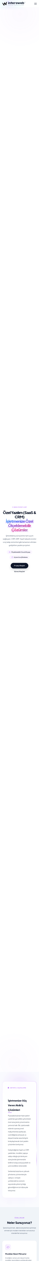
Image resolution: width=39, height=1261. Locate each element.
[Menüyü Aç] (35, 4)
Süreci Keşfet (19, 571)
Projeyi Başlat (19, 566)
